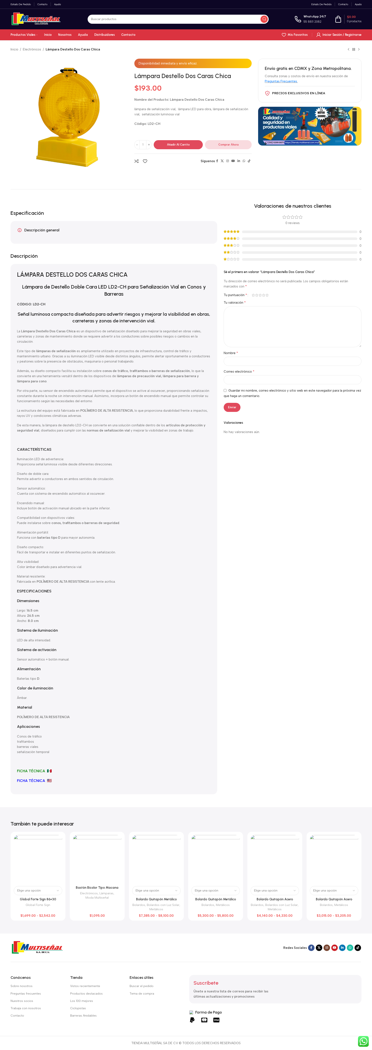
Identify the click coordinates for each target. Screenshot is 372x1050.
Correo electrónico (239, 371)
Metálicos (156, 909)
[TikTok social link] (249, 161)
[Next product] (358, 49)
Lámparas (106, 893)
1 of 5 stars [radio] (253, 295)
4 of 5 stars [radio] (263, 295)
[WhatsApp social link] (243, 161)
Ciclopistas (78, 1008)
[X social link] (222, 161)
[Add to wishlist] (145, 161)
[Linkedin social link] (238, 161)
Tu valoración (235, 302)
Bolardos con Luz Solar (163, 905)
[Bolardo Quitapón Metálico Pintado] (215, 859)
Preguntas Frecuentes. (281, 81)
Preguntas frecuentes (26, 993)
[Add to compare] (136, 161)
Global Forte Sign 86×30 (38, 899)
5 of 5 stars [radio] (267, 295)
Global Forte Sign (38, 905)
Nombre (231, 353)
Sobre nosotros (22, 986)
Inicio (14, 49)
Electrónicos (32, 49)
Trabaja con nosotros (26, 1008)
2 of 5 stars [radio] (256, 295)
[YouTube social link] (233, 161)
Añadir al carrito (178, 144)
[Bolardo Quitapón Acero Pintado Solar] (275, 859)
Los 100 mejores (81, 1001)
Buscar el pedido (141, 986)
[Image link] (37, 947)
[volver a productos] (353, 49)
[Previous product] (348, 49)
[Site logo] (36, 19)
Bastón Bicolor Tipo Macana (97, 888)
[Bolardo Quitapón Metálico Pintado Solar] (156, 859)
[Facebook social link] (217, 161)
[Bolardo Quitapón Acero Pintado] (334, 859)
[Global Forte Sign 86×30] (38, 859)
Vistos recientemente (85, 986)
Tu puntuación (235, 295)
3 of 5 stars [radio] (260, 295)
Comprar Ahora (228, 144)
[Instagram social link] (227, 161)
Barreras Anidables (83, 1015)
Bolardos (138, 905)
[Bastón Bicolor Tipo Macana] (97, 859)
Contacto (17, 1015)
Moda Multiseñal (97, 897)
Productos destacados (86, 993)
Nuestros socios (22, 1001)
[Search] (264, 19)
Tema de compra (142, 993)
